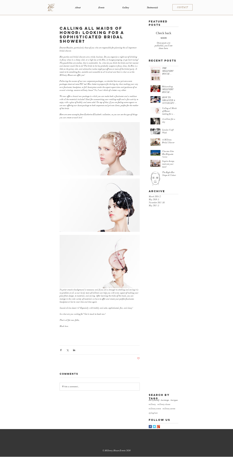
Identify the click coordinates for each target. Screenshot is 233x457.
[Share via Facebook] (61, 350)
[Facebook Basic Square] (150, 426)
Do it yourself (154, 400)
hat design (165, 400)
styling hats (153, 413)
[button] (101, 7)
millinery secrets (169, 408)
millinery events (155, 408)
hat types (174, 400)
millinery (152, 404)
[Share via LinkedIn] (74, 350)
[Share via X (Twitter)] (67, 350)
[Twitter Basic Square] (154, 426)
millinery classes (163, 404)
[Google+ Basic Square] (158, 426)
